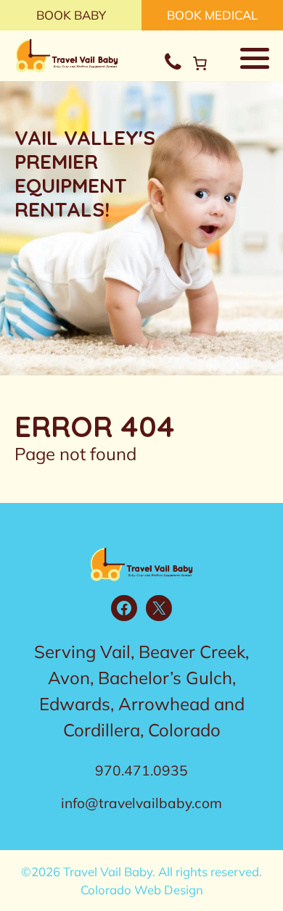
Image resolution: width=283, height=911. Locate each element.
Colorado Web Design (142, 889)
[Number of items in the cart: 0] (199, 63)
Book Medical (212, 14)
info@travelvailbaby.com (141, 803)
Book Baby (71, 14)
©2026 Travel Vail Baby (86, 871)
